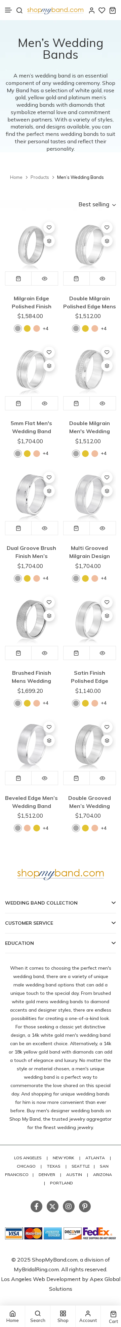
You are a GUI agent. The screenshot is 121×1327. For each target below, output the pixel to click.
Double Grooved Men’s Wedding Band (89, 802)
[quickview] (45, 278)
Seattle (81, 1166)
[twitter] (52, 1206)
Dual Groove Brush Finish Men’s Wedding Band (31, 552)
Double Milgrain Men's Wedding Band (89, 427)
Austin (74, 1174)
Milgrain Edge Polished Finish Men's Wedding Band (31, 302)
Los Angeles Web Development (41, 1279)
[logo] (55, 10)
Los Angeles (28, 1157)
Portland (61, 1182)
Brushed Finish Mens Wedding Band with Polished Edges (31, 676)
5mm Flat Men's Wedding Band (31, 427)
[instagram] (69, 1206)
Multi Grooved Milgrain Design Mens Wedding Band (89, 552)
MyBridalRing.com (36, 1269)
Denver (47, 1174)
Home (16, 177)
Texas (54, 1166)
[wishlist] (102, 10)
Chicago (26, 1166)
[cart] (112, 10)
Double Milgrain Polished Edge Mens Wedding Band (89, 302)
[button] (8, 10)
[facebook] (36, 1206)
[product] (31, 244)
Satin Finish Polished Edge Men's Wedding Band (89, 676)
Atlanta (95, 1157)
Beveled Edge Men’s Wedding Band (31, 802)
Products (40, 177)
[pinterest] (85, 1206)
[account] (91, 10)
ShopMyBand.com (55, 1259)
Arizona (102, 1174)
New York (63, 1157)
